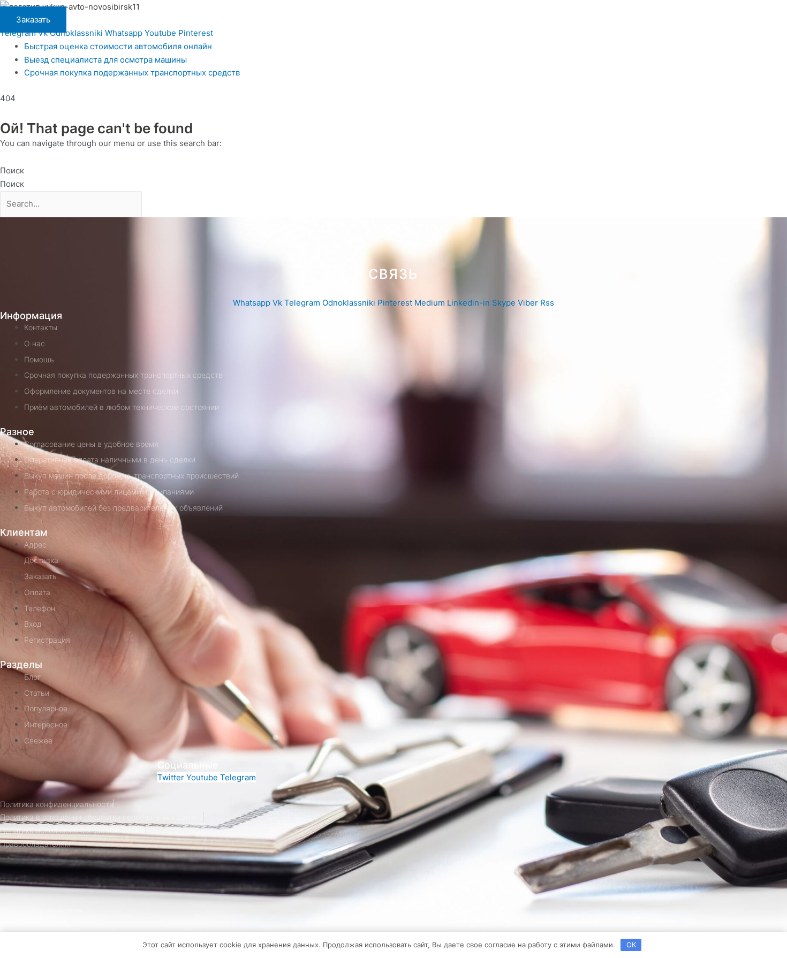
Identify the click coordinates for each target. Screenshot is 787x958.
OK (631, 944)
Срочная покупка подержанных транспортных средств (132, 72)
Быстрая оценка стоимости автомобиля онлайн (118, 46)
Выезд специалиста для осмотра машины (105, 60)
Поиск (12, 170)
